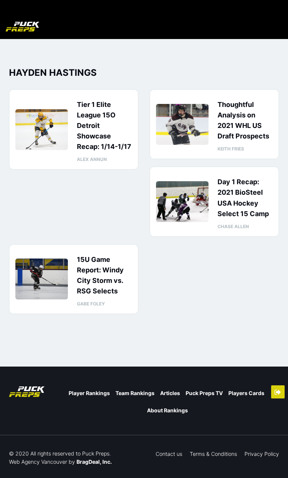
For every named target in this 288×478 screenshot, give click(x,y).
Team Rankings (135, 393)
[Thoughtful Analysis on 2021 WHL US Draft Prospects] (182, 124)
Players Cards (246, 393)
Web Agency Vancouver (38, 461)
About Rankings (167, 410)
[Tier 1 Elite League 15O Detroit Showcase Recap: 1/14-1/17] (41, 129)
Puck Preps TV (204, 393)
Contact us (169, 454)
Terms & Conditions (213, 454)
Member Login (278, 391)
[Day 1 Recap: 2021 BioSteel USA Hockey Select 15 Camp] (182, 201)
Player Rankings (89, 393)
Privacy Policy (261, 454)
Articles (170, 393)
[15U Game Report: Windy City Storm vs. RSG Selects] (41, 279)
